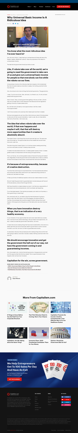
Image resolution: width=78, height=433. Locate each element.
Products (41, 6)
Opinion (8, 14)
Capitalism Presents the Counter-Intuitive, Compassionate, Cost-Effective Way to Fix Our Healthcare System (58, 318)
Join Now (37, 409)
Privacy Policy (53, 430)
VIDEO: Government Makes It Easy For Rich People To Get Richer (24, 266)
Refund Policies (68, 430)
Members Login (38, 407)
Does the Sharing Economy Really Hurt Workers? (20, 267)
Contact (49, 404)
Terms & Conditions (60, 430)
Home (36, 396)
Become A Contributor (52, 399)
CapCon (36, 405)
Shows (29, 6)
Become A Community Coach (52, 402)
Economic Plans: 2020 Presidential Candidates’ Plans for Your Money (38, 342)
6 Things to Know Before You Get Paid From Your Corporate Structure (15, 316)
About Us (50, 396)
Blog (35, 6)
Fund (53, 6)
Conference (47, 6)
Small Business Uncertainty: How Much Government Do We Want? (24, 269)
